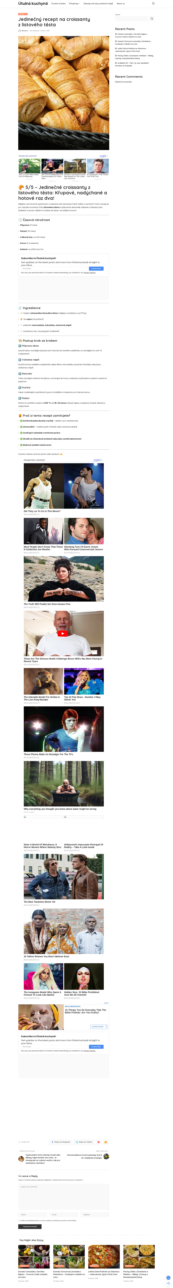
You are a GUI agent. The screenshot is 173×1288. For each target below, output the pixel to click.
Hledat (117, 15)
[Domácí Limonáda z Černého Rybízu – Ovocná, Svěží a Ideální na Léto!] (34, 1257)
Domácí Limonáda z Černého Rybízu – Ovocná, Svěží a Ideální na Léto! (32, 1274)
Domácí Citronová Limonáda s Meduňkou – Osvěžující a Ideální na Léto (69, 1274)
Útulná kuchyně (33, 3)
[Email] (106, 1142)
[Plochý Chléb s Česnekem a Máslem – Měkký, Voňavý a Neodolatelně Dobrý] (139, 1257)
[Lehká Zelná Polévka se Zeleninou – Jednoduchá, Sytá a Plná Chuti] (104, 1257)
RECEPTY (23, 14)
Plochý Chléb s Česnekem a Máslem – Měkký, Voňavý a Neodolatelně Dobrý (135, 1274)
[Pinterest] (99, 1142)
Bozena (25, 31)
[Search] (153, 3)
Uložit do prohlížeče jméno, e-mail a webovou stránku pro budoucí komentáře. (48, 1221)
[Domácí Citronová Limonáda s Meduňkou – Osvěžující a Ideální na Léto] (69, 1257)
